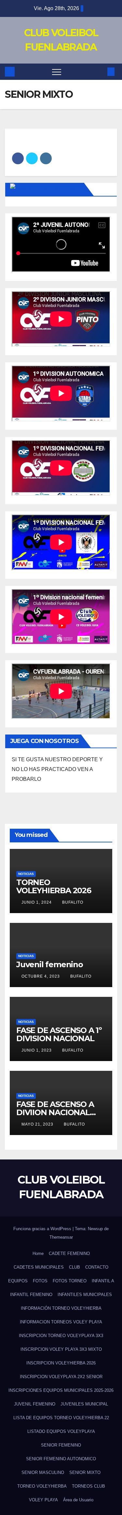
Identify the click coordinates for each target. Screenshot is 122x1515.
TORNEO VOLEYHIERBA (42, 1486)
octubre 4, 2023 (41, 976)
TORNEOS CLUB (88, 1486)
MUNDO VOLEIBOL (54, 189)
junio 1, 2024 (37, 902)
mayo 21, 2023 (38, 1124)
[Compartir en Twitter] (32, 158)
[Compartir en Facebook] (18, 158)
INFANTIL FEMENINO (31, 1294)
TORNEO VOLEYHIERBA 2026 (53, 886)
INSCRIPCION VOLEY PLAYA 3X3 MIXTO (61, 1349)
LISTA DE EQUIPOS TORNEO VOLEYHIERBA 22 (61, 1417)
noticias (26, 874)
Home (38, 1253)
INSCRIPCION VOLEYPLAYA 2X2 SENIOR (61, 1376)
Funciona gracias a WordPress (43, 1228)
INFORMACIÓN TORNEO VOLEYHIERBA (61, 1308)
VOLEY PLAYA (43, 1499)
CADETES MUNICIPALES (39, 1267)
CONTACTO (96, 1267)
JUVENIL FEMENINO (34, 1404)
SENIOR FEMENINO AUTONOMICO (61, 1458)
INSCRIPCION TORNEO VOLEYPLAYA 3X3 (61, 1335)
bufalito (72, 902)
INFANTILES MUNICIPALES (85, 1294)
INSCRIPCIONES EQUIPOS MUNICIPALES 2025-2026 (61, 1390)
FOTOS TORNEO (70, 1280)
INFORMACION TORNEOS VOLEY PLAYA (61, 1321)
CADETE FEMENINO (69, 1253)
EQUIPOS (18, 1280)
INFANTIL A (103, 1280)
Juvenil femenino (49, 964)
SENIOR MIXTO (85, 1472)
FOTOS (40, 1280)
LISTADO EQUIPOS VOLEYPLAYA (61, 1431)
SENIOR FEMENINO (61, 1445)
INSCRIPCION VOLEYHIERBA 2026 (61, 1363)
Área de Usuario (78, 1499)
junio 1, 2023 (37, 1050)
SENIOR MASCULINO (42, 1472)
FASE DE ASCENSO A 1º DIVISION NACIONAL (59, 1034)
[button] (100, 71)
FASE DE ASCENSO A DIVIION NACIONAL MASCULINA (55, 1112)
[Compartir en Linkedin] (46, 158)
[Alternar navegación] (56, 71)
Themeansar (61, 1237)
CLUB (74, 1267)
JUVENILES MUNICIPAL (84, 1404)
